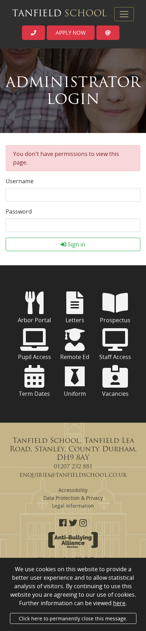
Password (19, 211)
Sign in (75, 244)
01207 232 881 (73, 467)
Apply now (71, 32)
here (119, 603)
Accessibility (73, 490)
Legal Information (73, 505)
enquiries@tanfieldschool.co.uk (73, 475)
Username (20, 181)
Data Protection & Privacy (73, 497)
